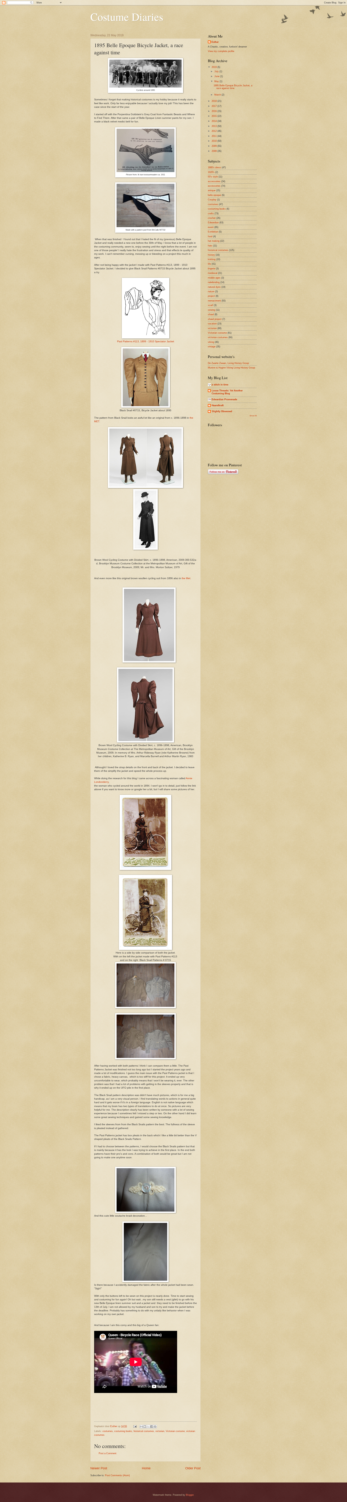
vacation (212, 323)
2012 (214, 131)
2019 (214, 67)
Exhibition (213, 231)
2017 (214, 106)
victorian (159, 1431)
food (210, 236)
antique (211, 190)
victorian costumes (218, 337)
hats (210, 245)
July (216, 71)
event (211, 227)
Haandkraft (218, 405)
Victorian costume (175, 1431)
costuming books (123, 1431)
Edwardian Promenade (224, 399)
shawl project (215, 319)
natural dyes (214, 287)
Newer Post (98, 1468)
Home (146, 1468)
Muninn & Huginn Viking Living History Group (231, 367)
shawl (211, 314)
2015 (214, 116)
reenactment (214, 300)
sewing (211, 310)
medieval (212, 273)
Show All (253, 416)
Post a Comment (107, 1453)
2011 (214, 136)
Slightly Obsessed (222, 411)
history (211, 254)
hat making (213, 241)
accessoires (214, 181)
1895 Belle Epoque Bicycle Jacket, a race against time (233, 87)
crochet (212, 218)
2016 (214, 111)
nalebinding (214, 282)
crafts (211, 213)
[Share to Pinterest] (155, 1426)
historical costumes (144, 1431)
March (218, 94)
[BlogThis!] (145, 1426)
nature (211, 291)
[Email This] (141, 1426)
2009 (214, 146)
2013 (214, 126)
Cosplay (212, 199)
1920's (211, 172)
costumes (107, 1431)
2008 (214, 151)
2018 (214, 101)
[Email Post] (134, 1426)
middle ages (214, 277)
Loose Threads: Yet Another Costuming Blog (227, 392)
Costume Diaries (126, 16)
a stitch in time (220, 384)
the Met (186, 578)
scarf (210, 305)
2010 (214, 141)
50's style (213, 176)
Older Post (193, 1468)
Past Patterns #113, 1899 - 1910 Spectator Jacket (145, 341)
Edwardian (213, 222)
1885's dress (214, 167)
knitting (211, 259)
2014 (214, 121)
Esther (215, 42)
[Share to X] (148, 1426)
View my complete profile (221, 51)
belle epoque (214, 195)
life (209, 263)
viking (211, 342)
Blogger (190, 1495)
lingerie (211, 268)
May (217, 81)
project (211, 296)
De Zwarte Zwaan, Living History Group (228, 363)
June (217, 76)
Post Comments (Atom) (117, 1475)
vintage (211, 346)
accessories (214, 186)
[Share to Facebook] (151, 1426)
